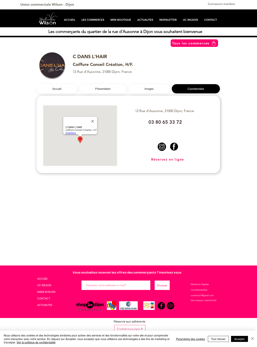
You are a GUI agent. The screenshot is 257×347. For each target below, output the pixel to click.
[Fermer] (252, 339)
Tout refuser (218, 339)
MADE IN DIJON (46, 292)
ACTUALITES (44, 305)
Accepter (239, 339)
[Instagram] (170, 305)
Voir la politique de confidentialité (36, 342)
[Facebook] (161, 305)
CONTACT (43, 298)
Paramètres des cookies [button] (190, 339)
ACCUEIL (42, 279)
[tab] (56, 88)
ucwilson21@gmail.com (202, 295)
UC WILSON (44, 285)
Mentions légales (200, 284)
